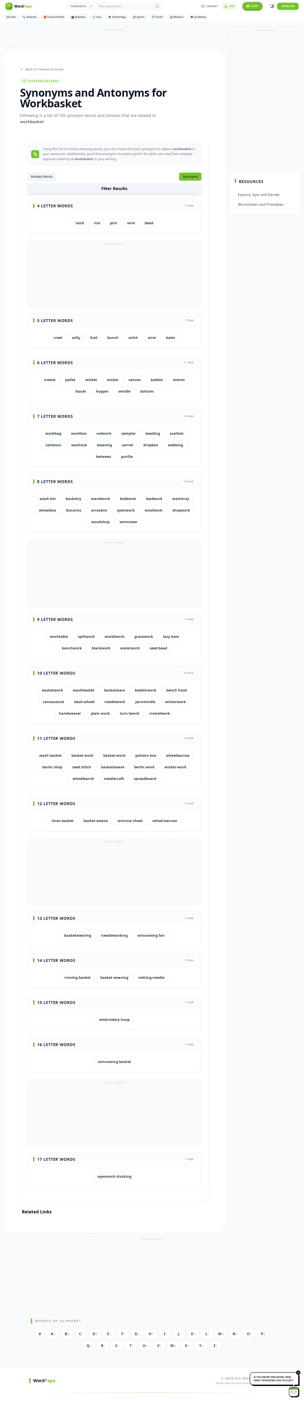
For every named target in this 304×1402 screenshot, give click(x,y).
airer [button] (152, 337)
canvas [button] (134, 379)
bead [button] (149, 222)
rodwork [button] (103, 433)
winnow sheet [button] (130, 820)
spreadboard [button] (145, 778)
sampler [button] (128, 433)
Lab (231, 6)
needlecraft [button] (114, 778)
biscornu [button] (73, 510)
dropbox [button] (150, 445)
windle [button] (124, 391)
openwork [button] (126, 510)
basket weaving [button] (114, 977)
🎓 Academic (198, 16)
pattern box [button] (145, 755)
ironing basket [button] (78, 977)
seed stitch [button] (81, 767)
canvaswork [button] (53, 701)
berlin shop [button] (52, 767)
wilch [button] (133, 337)
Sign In (288, 6)
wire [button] (131, 222)
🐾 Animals (29, 16)
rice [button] (97, 222)
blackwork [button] (101, 648)
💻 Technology (117, 16)
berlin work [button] (144, 767)
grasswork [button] (143, 636)
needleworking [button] (114, 935)
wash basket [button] (50, 755)
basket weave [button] (95, 820)
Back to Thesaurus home (44, 69)
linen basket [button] (63, 820)
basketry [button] (73, 498)
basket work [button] (82, 755)
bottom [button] (147, 391)
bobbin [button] (157, 379)
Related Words (42, 176)
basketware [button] (114, 690)
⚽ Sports (138, 16)
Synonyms (190, 176)
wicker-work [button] (175, 767)
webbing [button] (175, 445)
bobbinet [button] (128, 498)
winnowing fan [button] (151, 935)
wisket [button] (91, 379)
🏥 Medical (176, 16)
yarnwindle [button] (145, 701)
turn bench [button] (130, 713)
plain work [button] (100, 713)
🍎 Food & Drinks (53, 16)
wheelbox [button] (47, 510)
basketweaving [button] (77, 935)
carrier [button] (128, 445)
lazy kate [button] (171, 636)
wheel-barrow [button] (164, 820)
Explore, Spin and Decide (259, 194)
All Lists (11, 16)
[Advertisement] (114, 37)
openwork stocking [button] (114, 1176)
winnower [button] (129, 521)
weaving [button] (104, 445)
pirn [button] (113, 222)
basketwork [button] (52, 690)
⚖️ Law (96, 16)
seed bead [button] (158, 648)
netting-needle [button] (151, 977)
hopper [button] (102, 391)
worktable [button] (59, 636)
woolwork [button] (153, 510)
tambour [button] (53, 445)
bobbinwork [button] (145, 690)
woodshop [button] (100, 521)
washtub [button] (79, 445)
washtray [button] (180, 498)
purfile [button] (127, 456)
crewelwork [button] (159, 713)
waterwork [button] (130, 648)
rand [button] (79, 222)
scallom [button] (177, 433)
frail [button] (93, 337)
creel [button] (58, 337)
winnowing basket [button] (114, 1061)
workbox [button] (79, 433)
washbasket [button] (83, 690)
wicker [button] (113, 379)
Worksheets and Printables (261, 204)
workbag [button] (53, 433)
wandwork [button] (100, 498)
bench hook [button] (176, 690)
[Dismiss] (298, 1372)
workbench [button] (115, 636)
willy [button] (76, 337)
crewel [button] (49, 379)
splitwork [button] (86, 636)
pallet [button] (70, 379)
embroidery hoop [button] (114, 1019)
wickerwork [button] (175, 701)
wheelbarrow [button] (178, 755)
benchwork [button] (72, 648)
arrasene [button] (99, 510)
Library (212, 6)
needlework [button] (114, 701)
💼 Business (78, 16)
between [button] (103, 456)
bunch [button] (113, 337)
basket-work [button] (114, 755)
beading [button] (153, 433)
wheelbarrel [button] (83, 778)
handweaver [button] (70, 713)
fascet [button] (80, 391)
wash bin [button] (48, 498)
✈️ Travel (157, 16)
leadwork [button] (154, 498)
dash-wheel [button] (84, 701)
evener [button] (179, 379)
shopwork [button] (181, 510)
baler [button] (170, 337)
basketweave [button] (112, 767)
